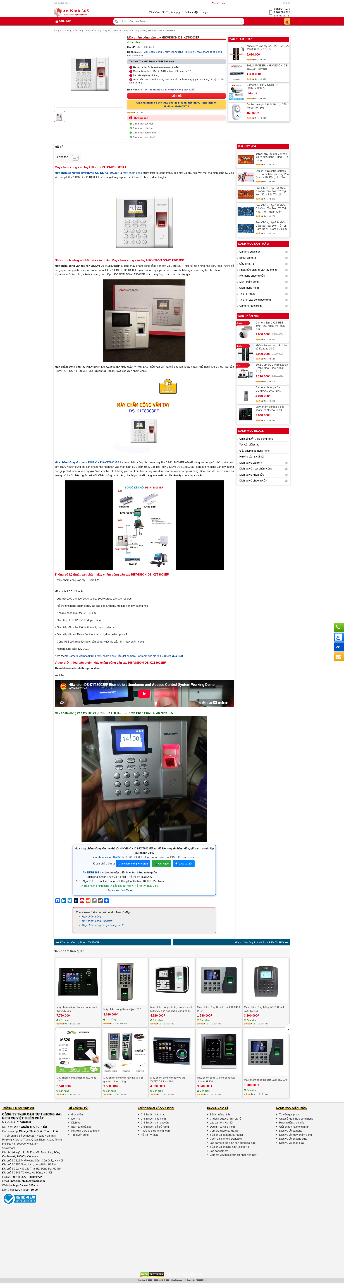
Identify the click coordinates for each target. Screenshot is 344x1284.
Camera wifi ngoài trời (81, 655)
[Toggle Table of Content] (74, 158)
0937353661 (201, 1280)
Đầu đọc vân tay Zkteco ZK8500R (79, 942)
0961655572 (282, 9)
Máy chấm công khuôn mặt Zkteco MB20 (76, 1079)
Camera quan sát (249, 251)
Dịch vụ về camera (250, 462)
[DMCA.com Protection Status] (152, 1274)
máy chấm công (132, 172)
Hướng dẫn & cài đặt (251, 456)
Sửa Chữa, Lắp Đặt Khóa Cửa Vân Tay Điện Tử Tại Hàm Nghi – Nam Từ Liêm (271, 225)
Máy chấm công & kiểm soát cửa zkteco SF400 (269, 408)
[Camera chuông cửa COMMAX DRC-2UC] (246, 395)
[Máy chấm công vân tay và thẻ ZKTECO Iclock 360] (172, 1051)
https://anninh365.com (26, 1185)
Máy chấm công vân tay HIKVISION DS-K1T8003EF (149, 30)
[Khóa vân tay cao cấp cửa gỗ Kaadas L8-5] (246, 353)
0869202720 (282, 12)
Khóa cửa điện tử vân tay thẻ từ (258, 269)
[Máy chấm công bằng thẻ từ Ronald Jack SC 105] (266, 980)
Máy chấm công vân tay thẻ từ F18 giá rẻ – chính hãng (123, 1079)
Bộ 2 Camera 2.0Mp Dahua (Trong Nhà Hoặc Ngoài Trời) (271, 368)
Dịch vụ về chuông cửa (253, 480)
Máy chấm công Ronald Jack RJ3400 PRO (259, 942)
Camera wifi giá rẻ (148, 655)
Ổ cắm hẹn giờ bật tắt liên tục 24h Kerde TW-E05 (266, 106)
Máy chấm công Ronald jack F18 (122, 1009)
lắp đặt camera (127, 655)
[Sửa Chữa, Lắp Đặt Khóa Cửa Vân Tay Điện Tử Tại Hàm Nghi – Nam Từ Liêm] (246, 228)
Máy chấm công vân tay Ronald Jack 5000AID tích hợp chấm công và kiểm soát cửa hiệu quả (172, 1009)
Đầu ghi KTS (246, 263)
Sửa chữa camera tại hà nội (226, 1134)
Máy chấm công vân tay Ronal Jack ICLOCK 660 (76, 1009)
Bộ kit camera (247, 257)
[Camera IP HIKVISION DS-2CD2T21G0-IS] (237, 92)
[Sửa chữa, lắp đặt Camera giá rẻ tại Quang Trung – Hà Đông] (246, 159)
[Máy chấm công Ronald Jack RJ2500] (266, 1052)
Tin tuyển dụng (80, 1134)
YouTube (126, 890)
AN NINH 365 (90, 872)
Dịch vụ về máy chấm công (255, 468)
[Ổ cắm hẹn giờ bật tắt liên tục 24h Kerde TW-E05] (237, 112)
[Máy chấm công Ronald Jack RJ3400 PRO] (219, 980)
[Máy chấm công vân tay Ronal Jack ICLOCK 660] (78, 980)
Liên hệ (285, 2)
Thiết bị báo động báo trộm (255, 299)
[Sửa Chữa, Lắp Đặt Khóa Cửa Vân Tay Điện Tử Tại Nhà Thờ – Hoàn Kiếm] (246, 211)
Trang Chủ (59, 30)
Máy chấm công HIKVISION (108, 857)
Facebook (113, 890)
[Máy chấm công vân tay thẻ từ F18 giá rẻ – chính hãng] (125, 1051)
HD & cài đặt (190, 12)
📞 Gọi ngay (161, 863)
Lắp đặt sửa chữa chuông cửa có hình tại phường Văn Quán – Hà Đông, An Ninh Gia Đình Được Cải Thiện (272, 174)
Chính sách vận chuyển (144, 137)
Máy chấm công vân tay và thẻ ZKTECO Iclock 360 (168, 1079)
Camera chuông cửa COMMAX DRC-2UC (268, 389)
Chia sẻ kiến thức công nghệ (256, 438)
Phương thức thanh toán (85, 1130)
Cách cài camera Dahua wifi (226, 1138)
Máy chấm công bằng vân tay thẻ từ (103, 30)
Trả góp (204, 12)
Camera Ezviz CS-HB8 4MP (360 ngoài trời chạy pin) (270, 325)
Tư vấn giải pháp (249, 444)
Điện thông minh (249, 287)
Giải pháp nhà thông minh (254, 450)
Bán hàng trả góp (81, 1126)
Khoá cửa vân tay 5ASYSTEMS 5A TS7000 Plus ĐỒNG (267, 47)
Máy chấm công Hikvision (179, 51)
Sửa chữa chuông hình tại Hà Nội (229, 1146)
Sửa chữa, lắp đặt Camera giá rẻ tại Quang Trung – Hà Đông (271, 157)
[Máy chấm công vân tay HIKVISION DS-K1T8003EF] (89, 71)
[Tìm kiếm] (116, 21)
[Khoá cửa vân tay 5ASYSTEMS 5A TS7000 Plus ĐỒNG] (237, 54)
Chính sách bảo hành (143, 128)
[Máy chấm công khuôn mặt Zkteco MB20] (78, 1051)
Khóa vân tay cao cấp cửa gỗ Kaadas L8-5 (271, 347)
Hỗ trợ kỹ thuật (150, 1134)
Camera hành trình (250, 305)
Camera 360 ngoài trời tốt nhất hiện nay (233, 1154)
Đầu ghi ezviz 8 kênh (222, 1126)
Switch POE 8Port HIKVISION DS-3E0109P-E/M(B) (267, 67)
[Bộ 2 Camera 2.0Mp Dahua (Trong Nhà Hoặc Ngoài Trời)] (246, 374)
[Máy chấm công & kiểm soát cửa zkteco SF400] (246, 414)
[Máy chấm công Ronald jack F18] (125, 981)
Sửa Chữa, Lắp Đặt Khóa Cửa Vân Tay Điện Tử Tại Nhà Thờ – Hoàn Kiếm (270, 208)
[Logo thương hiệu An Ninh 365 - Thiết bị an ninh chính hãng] (71, 12)
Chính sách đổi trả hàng (145, 132)
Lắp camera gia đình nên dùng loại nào (232, 1142)
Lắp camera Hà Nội (221, 1122)
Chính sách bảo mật (143, 124)
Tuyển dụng (173, 12)
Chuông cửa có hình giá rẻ (225, 1118)
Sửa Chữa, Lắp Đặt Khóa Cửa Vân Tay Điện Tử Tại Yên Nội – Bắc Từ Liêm (270, 191)
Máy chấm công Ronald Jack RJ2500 (265, 1079)
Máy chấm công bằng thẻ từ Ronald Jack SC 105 (264, 1009)
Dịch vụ (75, 1122)
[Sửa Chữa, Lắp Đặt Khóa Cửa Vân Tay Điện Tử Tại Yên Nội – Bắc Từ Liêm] (246, 194)
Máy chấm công (75, 30)
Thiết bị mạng (247, 293)
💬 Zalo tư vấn (183, 863)
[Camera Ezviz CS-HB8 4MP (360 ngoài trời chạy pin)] (246, 332)
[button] (287, 1029)
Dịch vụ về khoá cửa (251, 474)
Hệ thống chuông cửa (252, 275)
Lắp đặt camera (219, 1150)
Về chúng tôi (156, 12)
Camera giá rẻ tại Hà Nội (224, 1130)
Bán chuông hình (220, 1114)
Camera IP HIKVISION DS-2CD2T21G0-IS (263, 86)
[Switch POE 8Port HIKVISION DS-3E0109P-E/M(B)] (237, 73)
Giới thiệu (77, 1114)
